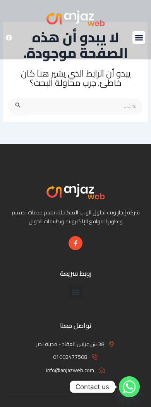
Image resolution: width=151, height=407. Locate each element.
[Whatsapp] (129, 386)
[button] (138, 37)
